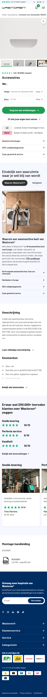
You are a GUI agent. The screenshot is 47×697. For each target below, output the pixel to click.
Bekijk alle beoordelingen (14, 453)
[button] (23, 91)
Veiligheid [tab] (37, 183)
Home (4, 15)
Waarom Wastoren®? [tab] (15, 183)
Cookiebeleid (38, 693)
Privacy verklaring (25, 693)
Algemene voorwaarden (10, 693)
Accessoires (13, 15)
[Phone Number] (34, 2)
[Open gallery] (43, 21)
